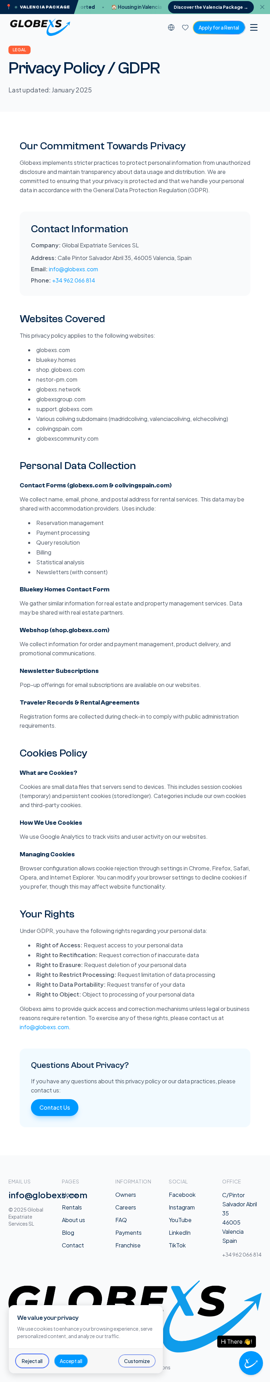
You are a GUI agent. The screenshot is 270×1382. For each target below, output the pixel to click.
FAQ (121, 1220)
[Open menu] (254, 27)
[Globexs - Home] (40, 27)
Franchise (128, 1245)
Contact (73, 1245)
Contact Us (54, 1107)
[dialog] (85, 1339)
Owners (125, 1194)
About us (73, 1220)
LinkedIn (180, 1232)
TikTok (177, 1245)
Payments (128, 1232)
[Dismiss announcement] (264, 7)
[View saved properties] (185, 27)
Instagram (182, 1207)
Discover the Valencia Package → (211, 7)
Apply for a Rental (219, 27)
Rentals (72, 1207)
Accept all (71, 1361)
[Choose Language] (171, 27)
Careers (125, 1207)
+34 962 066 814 (73, 280)
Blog (68, 1232)
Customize (137, 1361)
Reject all (32, 1361)
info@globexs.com (73, 269)
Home (70, 1194)
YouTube (180, 1220)
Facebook (182, 1194)
